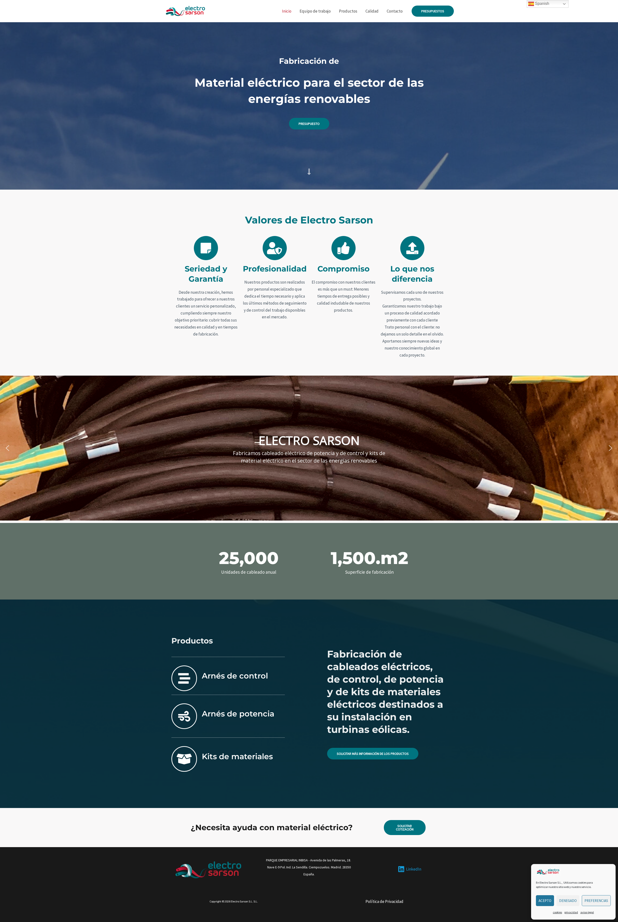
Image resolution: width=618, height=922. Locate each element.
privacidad (571, 912)
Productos (348, 11)
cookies (557, 912)
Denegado (568, 900)
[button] (433, 11)
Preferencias (596, 900)
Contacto (395, 11)
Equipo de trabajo (315, 11)
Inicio (286, 11)
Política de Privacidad (384, 901)
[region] (309, 448)
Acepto (545, 900)
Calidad (372, 11)
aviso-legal (587, 912)
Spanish (541, 3)
